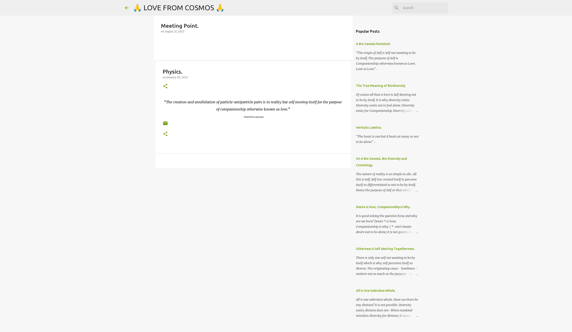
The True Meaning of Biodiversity (380, 85)
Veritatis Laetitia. (369, 127)
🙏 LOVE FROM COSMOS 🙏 (179, 8)
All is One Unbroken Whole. (375, 290)
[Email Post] (165, 124)
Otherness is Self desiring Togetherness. (385, 249)
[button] (165, 86)
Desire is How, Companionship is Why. (383, 207)
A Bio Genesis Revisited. (373, 44)
